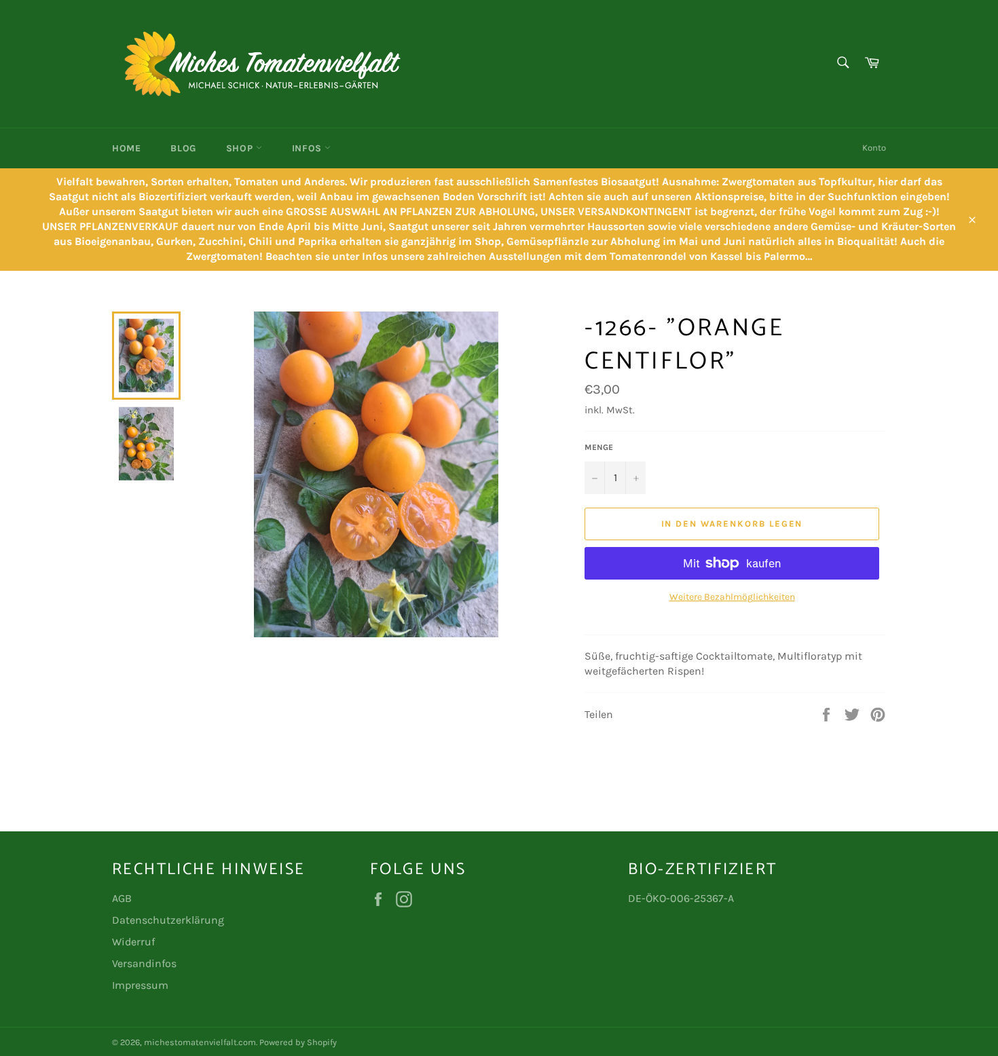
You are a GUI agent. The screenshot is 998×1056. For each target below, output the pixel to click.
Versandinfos (144, 963)
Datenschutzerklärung (168, 919)
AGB (122, 898)
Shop (241, 148)
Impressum (140, 985)
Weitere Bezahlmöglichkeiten (732, 597)
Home (126, 148)
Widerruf (133, 941)
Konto (874, 148)
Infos (308, 148)
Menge (599, 447)
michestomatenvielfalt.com (200, 1042)
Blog (183, 148)
